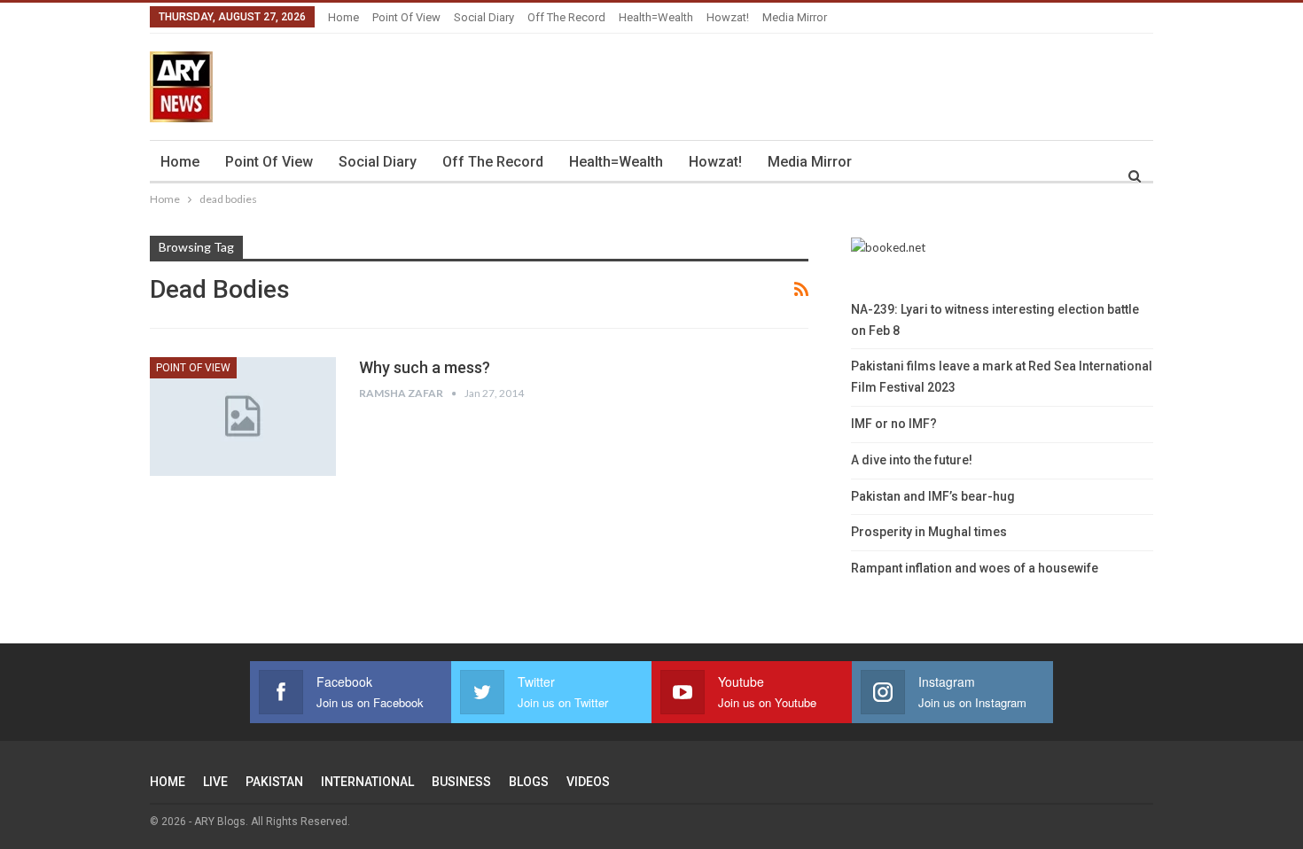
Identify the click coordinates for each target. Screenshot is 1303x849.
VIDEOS (588, 782)
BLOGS (529, 782)
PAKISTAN (274, 782)
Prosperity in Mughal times (929, 532)
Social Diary (484, 17)
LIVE (215, 782)
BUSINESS (461, 782)
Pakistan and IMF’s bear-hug (933, 496)
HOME (167, 782)
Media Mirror (794, 17)
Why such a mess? (424, 367)
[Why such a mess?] (243, 416)
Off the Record (566, 17)
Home (343, 17)
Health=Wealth (656, 17)
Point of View (406, 17)
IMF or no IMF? (894, 424)
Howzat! (727, 17)
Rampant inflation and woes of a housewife (974, 568)
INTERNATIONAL (367, 782)
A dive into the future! (911, 460)
